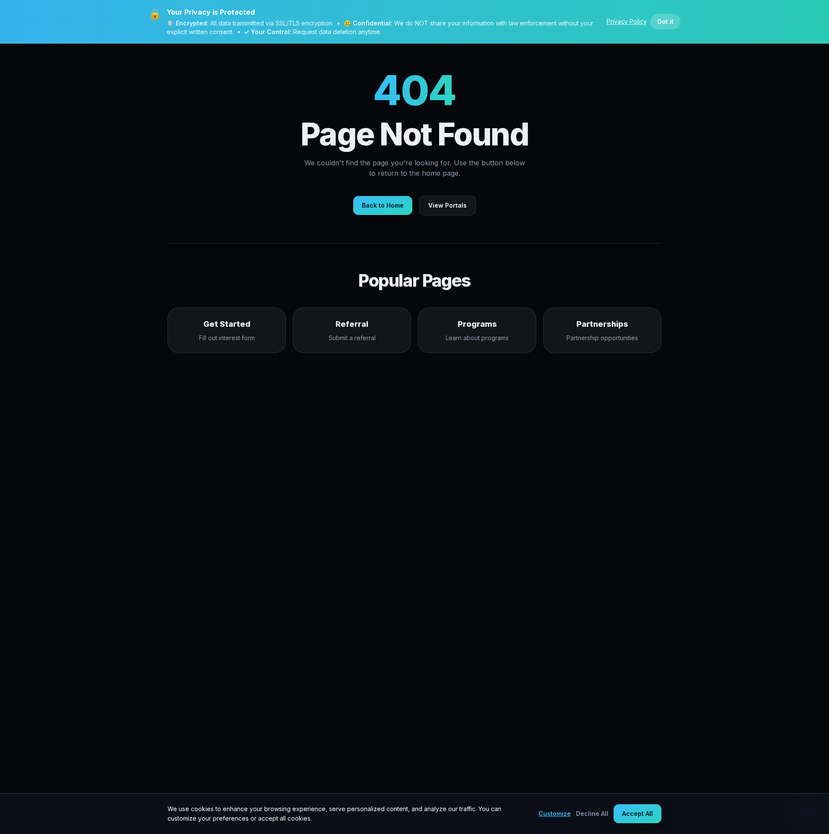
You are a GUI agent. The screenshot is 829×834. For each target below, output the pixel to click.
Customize (554, 813)
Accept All (637, 813)
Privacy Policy (627, 21)
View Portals (447, 205)
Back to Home (383, 205)
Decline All (592, 813)
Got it (665, 21)
